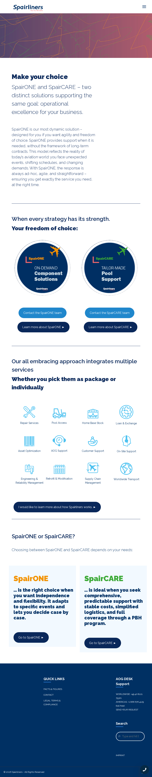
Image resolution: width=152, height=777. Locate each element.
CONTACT (49, 695)
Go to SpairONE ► (31, 637)
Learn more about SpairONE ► (43, 327)
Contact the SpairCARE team (110, 313)
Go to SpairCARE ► (102, 643)
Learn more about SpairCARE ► (111, 327)
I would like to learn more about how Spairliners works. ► (57, 507)
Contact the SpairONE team (42, 313)
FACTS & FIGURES (53, 689)
